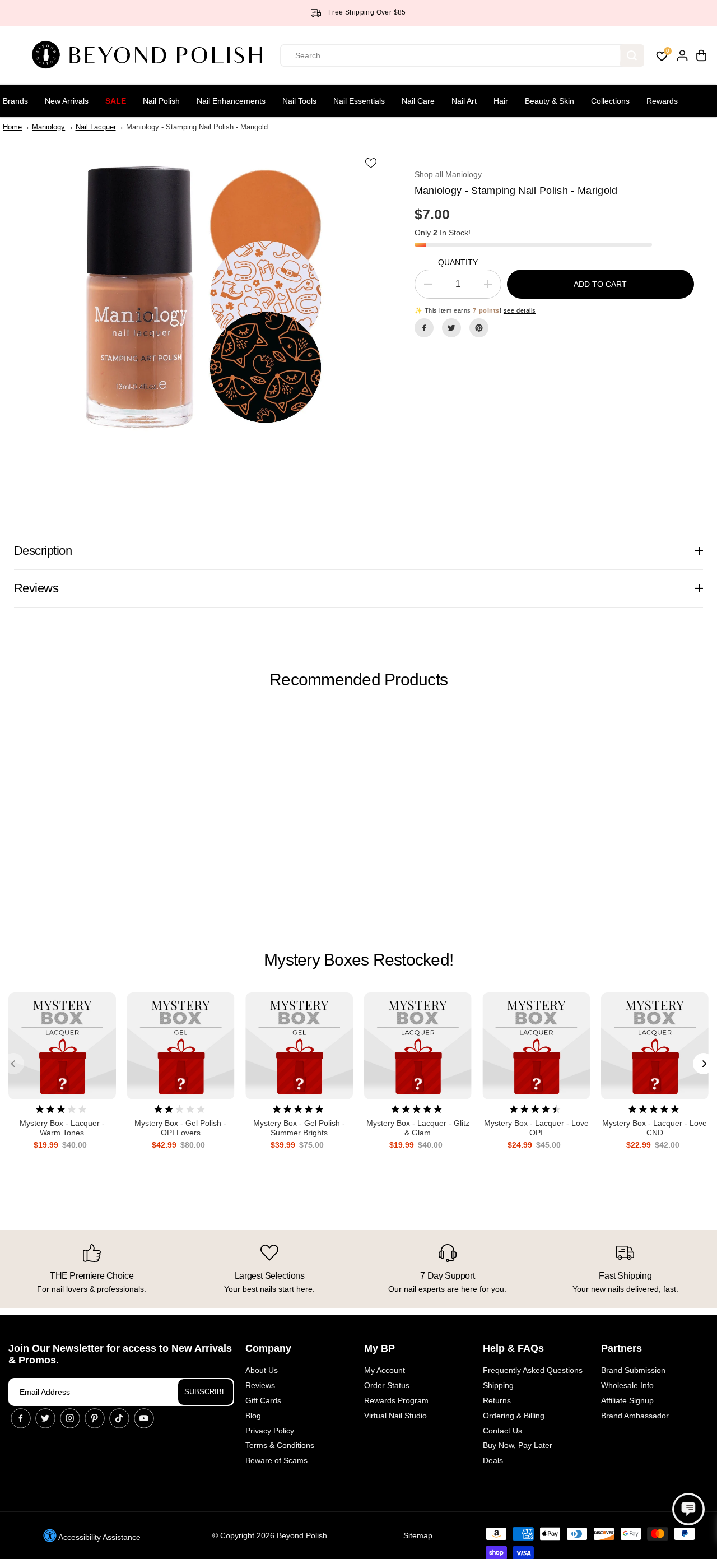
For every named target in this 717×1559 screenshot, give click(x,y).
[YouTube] (144, 1418)
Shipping (498, 1385)
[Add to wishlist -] (372, 162)
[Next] (703, 1063)
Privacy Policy (269, 1430)
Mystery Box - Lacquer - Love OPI (536, 1128)
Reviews (260, 1385)
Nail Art (464, 100)
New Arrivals (67, 100)
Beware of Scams (276, 1460)
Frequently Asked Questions (533, 1370)
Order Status (386, 1385)
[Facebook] (424, 327)
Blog (253, 1415)
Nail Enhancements (231, 100)
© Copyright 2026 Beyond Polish (269, 1535)
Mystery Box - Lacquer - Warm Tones (62, 1128)
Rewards (662, 100)
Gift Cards (263, 1400)
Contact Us (502, 1430)
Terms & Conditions (279, 1445)
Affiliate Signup (627, 1400)
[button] (688, 1509)
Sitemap (417, 1535)
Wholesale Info (627, 1385)
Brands (15, 100)
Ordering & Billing (513, 1415)
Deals (493, 1460)
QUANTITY (458, 262)
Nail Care (418, 100)
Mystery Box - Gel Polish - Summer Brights (299, 1128)
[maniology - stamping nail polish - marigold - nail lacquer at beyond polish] (198, 297)
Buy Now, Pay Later (517, 1445)
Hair (500, 100)
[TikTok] (119, 1418)
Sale (115, 100)
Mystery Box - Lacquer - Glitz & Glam (417, 1128)
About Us (261, 1370)
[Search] (632, 55)
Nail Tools (299, 100)
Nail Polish (161, 100)
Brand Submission (633, 1370)
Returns (497, 1400)
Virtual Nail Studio (395, 1415)
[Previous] (13, 1063)
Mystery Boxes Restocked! (358, 959)
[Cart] (701, 55)
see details (520, 310)
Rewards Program (396, 1400)
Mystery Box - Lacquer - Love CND (654, 1128)
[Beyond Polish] (151, 55)
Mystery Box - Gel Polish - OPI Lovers (180, 1128)
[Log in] (682, 55)
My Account (384, 1370)
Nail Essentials (359, 100)
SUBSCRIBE (205, 1392)
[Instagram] (70, 1418)
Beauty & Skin (549, 100)
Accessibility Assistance (99, 1537)
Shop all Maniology (448, 174)
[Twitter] (451, 327)
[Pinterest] (478, 327)
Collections (610, 100)
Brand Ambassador (635, 1415)
